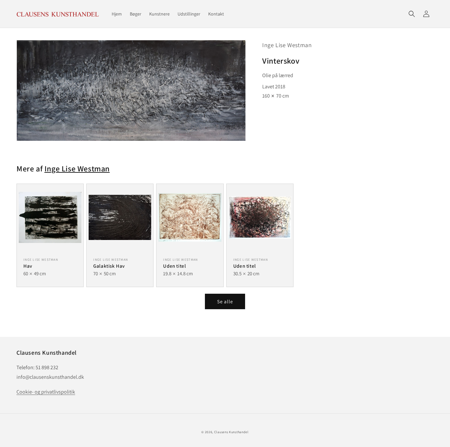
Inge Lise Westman (287, 45)
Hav (27, 266)
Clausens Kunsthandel (231, 432)
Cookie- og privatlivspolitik (45, 391)
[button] (412, 14)
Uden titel (174, 266)
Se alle (225, 301)
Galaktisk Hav (109, 266)
